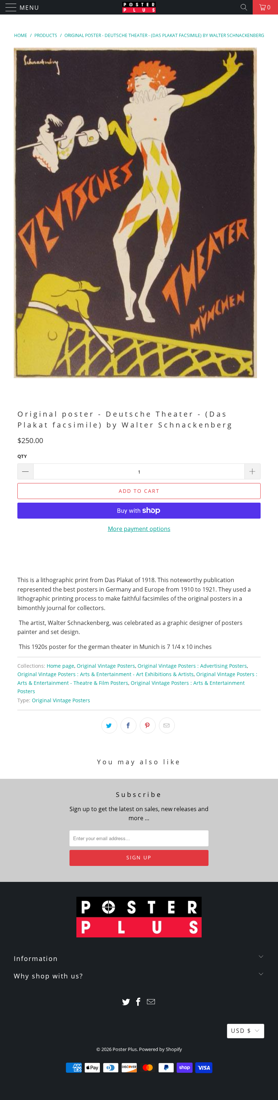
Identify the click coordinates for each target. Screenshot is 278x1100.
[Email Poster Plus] (151, 1002)
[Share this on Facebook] (128, 725)
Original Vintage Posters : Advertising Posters (192, 665)
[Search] (244, 7)
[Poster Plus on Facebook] (138, 1002)
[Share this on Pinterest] (148, 725)
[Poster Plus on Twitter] (126, 1002)
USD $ (241, 1031)
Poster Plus (125, 1049)
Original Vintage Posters (106, 665)
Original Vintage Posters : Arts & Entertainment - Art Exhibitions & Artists (105, 674)
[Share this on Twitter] (109, 725)
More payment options (139, 529)
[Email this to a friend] (167, 725)
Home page (60, 665)
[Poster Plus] (139, 7)
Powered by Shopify (160, 1049)
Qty (22, 456)
